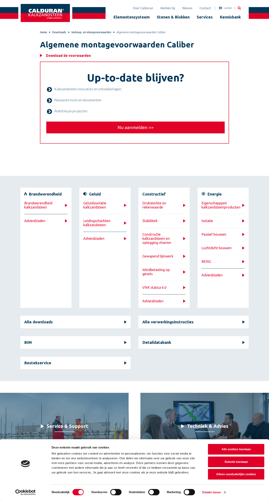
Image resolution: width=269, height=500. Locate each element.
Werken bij (167, 8)
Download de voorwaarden (68, 55)
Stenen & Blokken (173, 17)
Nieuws (187, 8)
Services (205, 17)
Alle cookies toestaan (236, 449)
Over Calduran (143, 8)
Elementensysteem (131, 17)
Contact (205, 8)
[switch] (116, 492)
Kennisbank (230, 17)
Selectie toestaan (236, 461)
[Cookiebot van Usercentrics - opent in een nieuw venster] (25, 492)
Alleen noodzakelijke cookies (236, 474)
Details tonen (211, 492)
